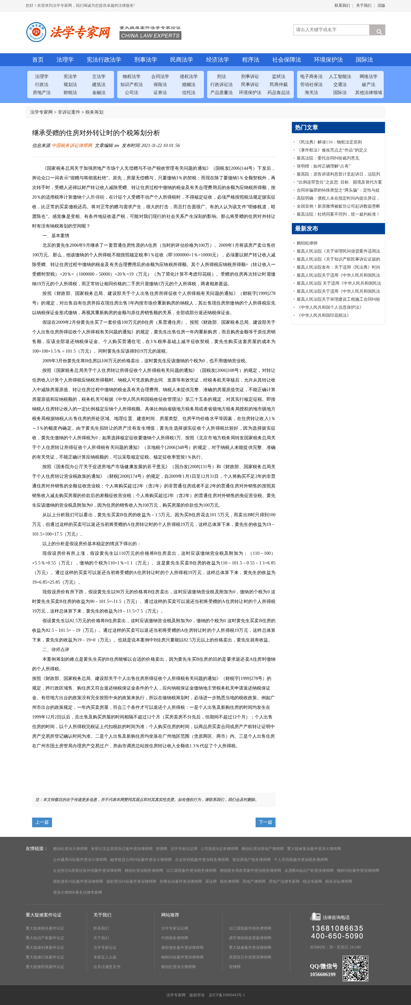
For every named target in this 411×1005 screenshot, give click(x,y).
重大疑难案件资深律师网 (250, 947)
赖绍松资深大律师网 (70, 848)
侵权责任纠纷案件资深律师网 (131, 881)
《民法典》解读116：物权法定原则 (329, 142)
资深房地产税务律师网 (251, 859)
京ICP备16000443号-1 (227, 995)
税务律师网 (229, 881)
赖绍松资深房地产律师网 (262, 848)
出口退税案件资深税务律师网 (191, 870)
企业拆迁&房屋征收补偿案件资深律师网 (87, 870)
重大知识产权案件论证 (45, 938)
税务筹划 (94, 112)
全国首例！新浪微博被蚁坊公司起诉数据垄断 (338, 206)
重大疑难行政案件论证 (45, 957)
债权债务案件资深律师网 (182, 947)
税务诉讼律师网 (338, 881)
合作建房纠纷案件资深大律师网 (80, 859)
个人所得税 (93, 197)
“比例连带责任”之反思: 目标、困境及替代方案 (339, 182)
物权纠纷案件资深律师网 (358, 870)
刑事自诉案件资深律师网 (181, 881)
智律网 (161, 848)
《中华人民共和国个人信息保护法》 (330, 307)
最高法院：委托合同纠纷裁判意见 (328, 158)
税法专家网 (312, 881)
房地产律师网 (254, 881)
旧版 (381, 5)
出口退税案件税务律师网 (250, 928)
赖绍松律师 (307, 243)
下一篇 (265, 822)
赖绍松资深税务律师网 (144, 870)
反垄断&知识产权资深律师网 (309, 870)
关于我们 (364, 5)
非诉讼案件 (69, 112)
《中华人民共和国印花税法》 (324, 315)
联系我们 (342, 5)
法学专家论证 (105, 947)
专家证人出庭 (105, 957)
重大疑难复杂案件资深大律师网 (314, 848)
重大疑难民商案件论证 (45, 967)
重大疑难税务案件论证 (45, 928)
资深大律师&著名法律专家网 (77, 892)
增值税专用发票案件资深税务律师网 (250, 870)
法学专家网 (41, 112)
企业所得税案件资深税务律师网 (202, 859)
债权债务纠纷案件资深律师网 (78, 881)
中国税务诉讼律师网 (72, 145)
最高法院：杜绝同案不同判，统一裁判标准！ (338, 214)
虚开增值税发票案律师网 (250, 938)
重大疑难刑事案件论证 (45, 947)
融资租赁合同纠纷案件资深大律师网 (141, 859)
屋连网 (211, 881)
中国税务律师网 (174, 938)
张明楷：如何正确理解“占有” (324, 166)
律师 (55, 649)
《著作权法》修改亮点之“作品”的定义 (332, 150)
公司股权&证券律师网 (219, 848)
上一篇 (42, 822)
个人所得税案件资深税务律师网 (301, 859)
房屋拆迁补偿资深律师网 (250, 957)
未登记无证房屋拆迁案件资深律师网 (122, 848)
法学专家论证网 (184, 848)
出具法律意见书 (106, 967)
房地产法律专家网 (284, 881)
